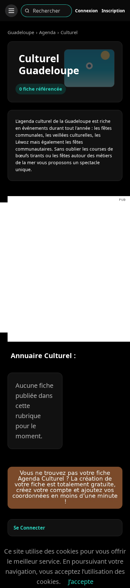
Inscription (113, 11)
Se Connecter (29, 528)
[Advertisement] (65, 267)
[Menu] (11, 10)
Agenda (47, 32)
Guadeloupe (21, 32)
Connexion (86, 11)
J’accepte (80, 581)
